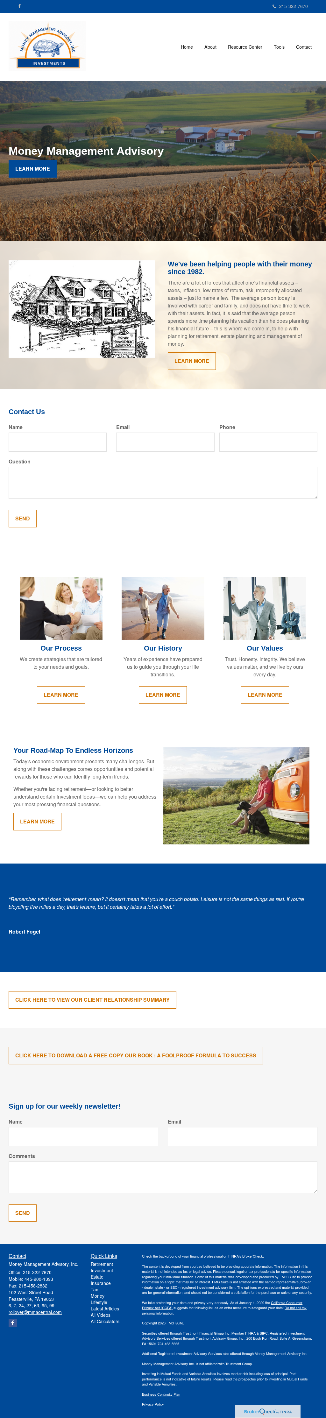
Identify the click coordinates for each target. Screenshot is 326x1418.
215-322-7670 (293, 6)
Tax (94, 1289)
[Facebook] (19, 6)
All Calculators (105, 1321)
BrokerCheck (252, 1256)
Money (97, 1296)
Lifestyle (99, 1302)
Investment (102, 1270)
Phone (227, 427)
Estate (97, 1276)
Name (16, 427)
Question (20, 461)
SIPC (264, 1333)
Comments (22, 1156)
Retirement (102, 1264)
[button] (210, 47)
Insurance (101, 1283)
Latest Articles (105, 1308)
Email (123, 427)
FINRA (251, 1333)
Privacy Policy (153, 1404)
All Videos (100, 1315)
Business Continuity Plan (161, 1394)
